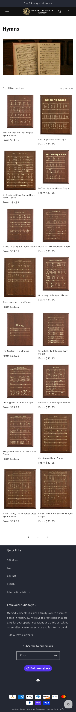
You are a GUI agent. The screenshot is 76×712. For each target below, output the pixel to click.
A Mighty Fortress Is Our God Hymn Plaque (19, 452)
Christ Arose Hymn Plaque (50, 458)
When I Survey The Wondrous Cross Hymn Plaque (19, 515)
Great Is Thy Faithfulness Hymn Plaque (53, 352)
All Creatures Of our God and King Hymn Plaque (19, 196)
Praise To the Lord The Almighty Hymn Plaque (18, 134)
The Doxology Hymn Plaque (16, 351)
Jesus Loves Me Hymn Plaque (17, 302)
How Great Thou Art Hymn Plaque (54, 246)
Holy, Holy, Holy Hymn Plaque (53, 295)
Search (11, 583)
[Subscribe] (56, 655)
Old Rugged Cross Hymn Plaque (18, 402)
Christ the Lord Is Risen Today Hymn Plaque (55, 515)
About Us (12, 559)
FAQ (9, 567)
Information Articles (18, 592)
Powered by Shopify (55, 709)
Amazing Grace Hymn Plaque (52, 139)
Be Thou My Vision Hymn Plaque (53, 188)
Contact (11, 575)
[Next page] (47, 537)
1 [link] (28, 536)
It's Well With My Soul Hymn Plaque (20, 246)
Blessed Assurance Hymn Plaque (54, 402)
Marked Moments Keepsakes (32, 709)
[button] (7, 11)
